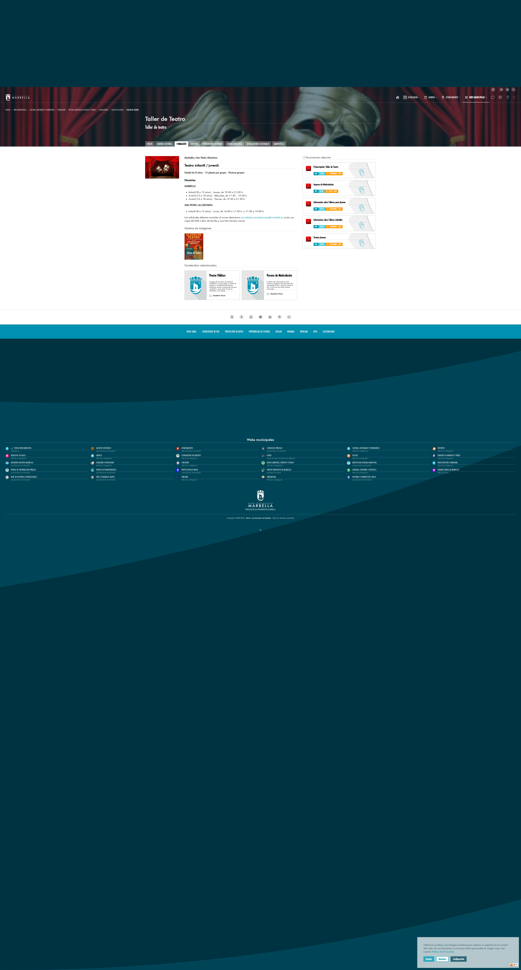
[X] (507, 90)
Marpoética (279, 143)
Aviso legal (191, 331)
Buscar (279, 331)
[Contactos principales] (508, 97)
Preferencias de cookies (259, 331)
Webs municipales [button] (477, 97)
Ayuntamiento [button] (452, 97)
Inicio (150, 143)
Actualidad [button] (412, 97)
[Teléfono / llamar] (514, 90)
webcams (304, 331)
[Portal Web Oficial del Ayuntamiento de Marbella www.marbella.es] (397, 97)
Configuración (458, 958)
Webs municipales (260, 440)
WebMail (291, 331)
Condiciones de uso (210, 331)
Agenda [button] (431, 97)
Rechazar (442, 958)
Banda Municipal (234, 143)
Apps (315, 331)
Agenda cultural (164, 143)
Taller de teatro (155, 127)
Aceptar (429, 958)
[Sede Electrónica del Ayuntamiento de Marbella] (500, 97)
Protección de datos (234, 331)
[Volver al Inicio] (17, 97)
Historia (194, 143)
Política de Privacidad (443, 951)
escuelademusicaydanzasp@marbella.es (262, 217)
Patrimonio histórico (213, 143)
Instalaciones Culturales (258, 143)
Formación (181, 143)
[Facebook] (501, 90)
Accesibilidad (328, 331)
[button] (493, 90)
